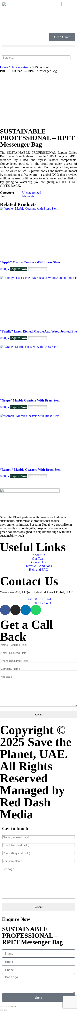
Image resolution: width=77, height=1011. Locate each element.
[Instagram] (15, 610)
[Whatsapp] (36, 610)
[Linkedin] (26, 610)
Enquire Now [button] (18, 269)
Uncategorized (19, 67)
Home (4, 67)
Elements (28, 196)
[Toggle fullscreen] (5, 1006)
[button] (38, 46)
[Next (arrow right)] (5, 1010)
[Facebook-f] (5, 610)
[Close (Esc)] (14, 1006)
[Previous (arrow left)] (1, 1010)
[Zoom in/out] (1, 1006)
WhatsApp (39, 269)
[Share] (9, 1006)
